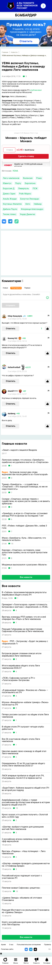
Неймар (38, 204)
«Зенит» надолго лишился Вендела (19, 450)
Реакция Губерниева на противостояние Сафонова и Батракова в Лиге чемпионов (23, 630)
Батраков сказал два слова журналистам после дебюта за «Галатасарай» (25, 473)
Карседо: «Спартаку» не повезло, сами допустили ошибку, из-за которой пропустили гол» (24, 552)
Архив (3, 945)
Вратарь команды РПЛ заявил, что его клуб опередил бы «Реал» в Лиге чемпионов (24, 618)
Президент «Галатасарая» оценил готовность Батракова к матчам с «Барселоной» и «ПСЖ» (25, 605)
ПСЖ (35, 188)
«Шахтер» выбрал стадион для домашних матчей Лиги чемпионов (23, 828)
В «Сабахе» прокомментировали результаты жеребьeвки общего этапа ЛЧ (24, 593)
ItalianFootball (14, 367)
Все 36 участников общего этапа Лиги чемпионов (21, 740)
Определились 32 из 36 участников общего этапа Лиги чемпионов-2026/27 (23, 764)
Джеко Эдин (9, 193)
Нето (27, 204)
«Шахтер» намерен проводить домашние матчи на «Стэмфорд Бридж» (26, 864)
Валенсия (28, 178)
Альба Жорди (10, 199)
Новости (14, 52)
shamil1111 (13, 391)
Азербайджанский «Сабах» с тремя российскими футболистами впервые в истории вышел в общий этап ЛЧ (26, 802)
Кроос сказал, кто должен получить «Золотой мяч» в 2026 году (25, 815)
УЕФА (15, 171)
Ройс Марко (25, 193)
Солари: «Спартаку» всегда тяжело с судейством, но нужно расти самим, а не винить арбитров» (26, 501)
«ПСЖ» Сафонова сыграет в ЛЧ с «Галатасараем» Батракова (18, 679)
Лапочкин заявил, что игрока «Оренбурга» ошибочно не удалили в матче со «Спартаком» (25, 461)
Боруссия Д (8, 188)
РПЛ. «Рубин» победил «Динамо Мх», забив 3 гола (24, 527)
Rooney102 (12, 338)
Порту (18, 183)
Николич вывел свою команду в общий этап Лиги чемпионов (24, 752)
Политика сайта (7, 949)
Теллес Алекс (9, 214)
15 (12, 544)
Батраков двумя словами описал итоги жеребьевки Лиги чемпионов (21, 654)
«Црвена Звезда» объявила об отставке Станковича (22, 899)
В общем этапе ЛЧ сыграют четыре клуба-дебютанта (23, 728)
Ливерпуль (23, 188)
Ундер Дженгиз (27, 214)
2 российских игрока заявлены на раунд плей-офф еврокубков (25, 840)
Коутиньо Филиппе (12, 204)
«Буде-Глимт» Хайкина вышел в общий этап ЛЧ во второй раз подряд (25, 789)
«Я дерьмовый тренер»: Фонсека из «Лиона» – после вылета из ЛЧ (25, 691)
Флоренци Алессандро (32, 209)
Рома (39, 178)
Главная (5, 52)
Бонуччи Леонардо (29, 199)
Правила (47, 945)
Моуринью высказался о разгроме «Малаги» (24, 565)
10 (17, 808)
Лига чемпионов (11, 178)
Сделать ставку (26, 156)
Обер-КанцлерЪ (15, 316)
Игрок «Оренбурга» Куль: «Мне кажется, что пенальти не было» (24, 539)
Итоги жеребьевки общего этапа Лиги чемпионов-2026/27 (21, 666)
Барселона (30, 183)
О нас (11, 945)
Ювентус (7, 183)
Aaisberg (11, 413)
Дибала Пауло (10, 209)
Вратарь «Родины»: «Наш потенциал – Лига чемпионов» (23, 852)
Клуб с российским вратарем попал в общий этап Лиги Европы (24, 923)
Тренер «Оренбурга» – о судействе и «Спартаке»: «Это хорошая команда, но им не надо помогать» (24, 486)
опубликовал (36, 90)
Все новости (26, 577)
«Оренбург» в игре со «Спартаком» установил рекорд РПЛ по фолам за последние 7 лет (24, 514)
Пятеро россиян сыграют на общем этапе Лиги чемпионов (25, 715)
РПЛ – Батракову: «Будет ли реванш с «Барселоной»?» (25, 642)
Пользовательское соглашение (29, 945)
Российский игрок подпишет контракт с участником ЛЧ (22, 877)
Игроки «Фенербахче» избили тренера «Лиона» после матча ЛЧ (25, 703)
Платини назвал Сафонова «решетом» (21, 888)
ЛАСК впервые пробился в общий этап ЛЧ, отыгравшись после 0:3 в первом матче (23, 776)
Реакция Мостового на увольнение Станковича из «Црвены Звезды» (25, 911)
